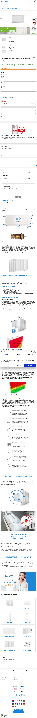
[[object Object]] (18, 31)
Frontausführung (3, 86)
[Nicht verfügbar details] (35, 110)
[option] (18, 657)
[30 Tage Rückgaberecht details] (35, 116)
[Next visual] (36, 19)
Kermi (6, 146)
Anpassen (17, 365)
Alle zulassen (30, 365)
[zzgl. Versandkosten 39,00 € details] (35, 113)
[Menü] (6, 714)
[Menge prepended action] (30, 102)
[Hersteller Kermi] (34, 57)
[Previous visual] (1, 19)
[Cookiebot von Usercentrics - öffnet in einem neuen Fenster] (32, 352)
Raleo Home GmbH (8, 62)
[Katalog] (4, 4)
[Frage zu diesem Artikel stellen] (35, 119)
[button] (31, 1)
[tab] (18, 152)
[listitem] (18, 110)
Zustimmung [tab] (6, 354)
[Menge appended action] (35, 102)
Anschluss (2, 81)
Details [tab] (18, 354)
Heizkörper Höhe (3, 76)
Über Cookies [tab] (30, 354)
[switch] (5, 716)
